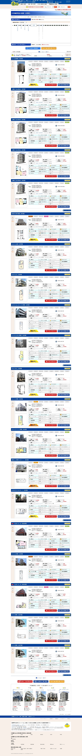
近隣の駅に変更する (16, 22)
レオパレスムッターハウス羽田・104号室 (21, 304)
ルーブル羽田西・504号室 (17, 58)
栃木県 (12, 749)
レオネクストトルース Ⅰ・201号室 (20, 490)
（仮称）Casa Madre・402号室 (18, 180)
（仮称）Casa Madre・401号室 (18, 150)
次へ (43, 51)
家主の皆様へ (62, 714)
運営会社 (68, 718)
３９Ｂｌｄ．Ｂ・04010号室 (20, 584)
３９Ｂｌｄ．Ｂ (38, 536)
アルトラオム (38, 381)
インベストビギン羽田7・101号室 (19, 335)
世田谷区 (41, 734)
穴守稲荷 (28, 29)
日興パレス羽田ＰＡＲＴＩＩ (40, 473)
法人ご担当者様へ (68, 714)
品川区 (22, 734)
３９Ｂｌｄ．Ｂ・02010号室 (20, 523)
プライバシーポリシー (43, 718)
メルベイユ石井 (38, 257)
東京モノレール (62, 744)
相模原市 (30, 748)
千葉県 (41, 748)
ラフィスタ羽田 (38, 567)
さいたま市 (54, 748)
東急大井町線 (42, 744)
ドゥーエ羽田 (38, 658)
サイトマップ (68, 2)
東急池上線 (51, 744)
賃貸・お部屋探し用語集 (23, 716)
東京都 (12, 748)
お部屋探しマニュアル (15, 716)
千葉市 (44, 748)
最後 (46, 51)
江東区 (12, 734)
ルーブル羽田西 (38, 71)
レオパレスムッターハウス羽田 (41, 318)
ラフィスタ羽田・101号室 (17, 553)
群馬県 (22, 749)
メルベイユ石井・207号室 (17, 244)
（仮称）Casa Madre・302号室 (18, 89)
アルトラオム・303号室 (17, 368)
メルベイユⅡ (38, 287)
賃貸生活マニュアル (32, 716)
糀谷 (21, 28)
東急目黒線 (32, 744)
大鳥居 (24, 28)
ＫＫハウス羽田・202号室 (17, 399)
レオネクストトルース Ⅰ (40, 503)
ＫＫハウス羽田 (38, 412)
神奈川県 (22, 748)
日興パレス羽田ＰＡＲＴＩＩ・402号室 (20, 459)
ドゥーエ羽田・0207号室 (17, 614)
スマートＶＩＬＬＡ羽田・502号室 (19, 429)
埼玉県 (51, 748)
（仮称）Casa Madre (39, 102)
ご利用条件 (51, 718)
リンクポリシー (62, 718)
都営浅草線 (12, 741)
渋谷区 (51, 734)
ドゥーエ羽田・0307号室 (17, 645)
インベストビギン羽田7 (39, 348)
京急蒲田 (17, 29)
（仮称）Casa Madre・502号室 (18, 119)
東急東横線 (12, 744)
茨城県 (61, 748)
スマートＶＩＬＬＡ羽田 (40, 442)
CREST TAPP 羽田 (39, 226)
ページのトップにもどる (67, 210)
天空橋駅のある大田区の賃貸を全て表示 (64, 9)
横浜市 (25, 748)
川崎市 (28, 748)
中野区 (61, 734)
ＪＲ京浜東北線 (13, 739)
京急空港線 (22, 744)
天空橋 (34, 25)
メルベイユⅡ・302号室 (17, 274)
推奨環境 (56, 718)
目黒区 (32, 734)
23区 (14, 748)
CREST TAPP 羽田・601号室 (18, 213)
